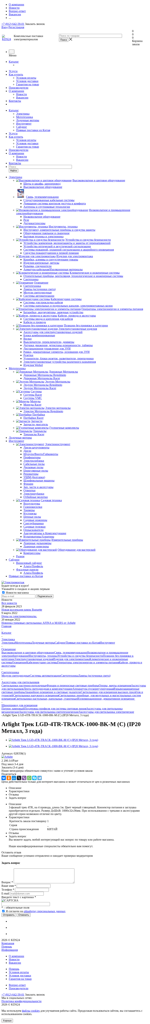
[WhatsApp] (29, 778)
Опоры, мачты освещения (115, 685)
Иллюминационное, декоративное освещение (106, 698)
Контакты (15, 100)
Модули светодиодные (15, 675)
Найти (13, 170)
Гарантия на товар (27, 84)
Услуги (13, 71)
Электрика (22, 113)
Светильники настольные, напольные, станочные (46, 698)
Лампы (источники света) (94, 675)
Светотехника (69, 675)
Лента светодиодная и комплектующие (48, 688)
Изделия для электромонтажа (71, 659)
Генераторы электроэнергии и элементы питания (88, 662)
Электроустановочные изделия (33, 659)
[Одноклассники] (9, 778)
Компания (7, 943)
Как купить (16, 74)
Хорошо (7, 1020)
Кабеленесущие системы (41, 662)
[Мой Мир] (14, 778)
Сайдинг (21, 126)
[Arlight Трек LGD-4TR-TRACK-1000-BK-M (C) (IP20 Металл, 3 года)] (53, 739)
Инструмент (23, 123)
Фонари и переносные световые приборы (73, 685)
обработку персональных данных (44, 911)
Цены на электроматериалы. (19, 616)
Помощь (6, 946)
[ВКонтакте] (3, 778)
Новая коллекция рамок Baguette (21, 609)
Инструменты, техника (43, 655)
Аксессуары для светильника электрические (106, 711)
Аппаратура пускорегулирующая (93, 688)
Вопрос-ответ (17, 985)
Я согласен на (35, 911)
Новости (21, 94)
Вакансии (22, 97)
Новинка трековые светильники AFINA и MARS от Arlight (38, 622)
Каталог (14, 61)
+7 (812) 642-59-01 (12, 23)
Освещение (19, 662)
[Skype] (34, 778)
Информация (9, 949)
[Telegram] (39, 778)
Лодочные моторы (27, 120)
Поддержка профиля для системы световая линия (55, 708)
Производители (18, 87)
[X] (19, 778)
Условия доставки (27, 81)
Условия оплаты (26, 77)
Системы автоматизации (45, 675)
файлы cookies (31, 1010)
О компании (16, 91)
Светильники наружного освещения (36, 695)
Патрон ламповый (12, 708)
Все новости (9, 603)
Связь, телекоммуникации (70, 652)
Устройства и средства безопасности (80, 655)
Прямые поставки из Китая (33, 130)
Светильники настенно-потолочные (24, 685)
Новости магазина (17, 592)
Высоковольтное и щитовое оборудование (27, 652)
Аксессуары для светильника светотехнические (49, 711)
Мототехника (24, 117)
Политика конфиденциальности (21, 1001)
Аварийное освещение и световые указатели (53, 692)
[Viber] (24, 778)
